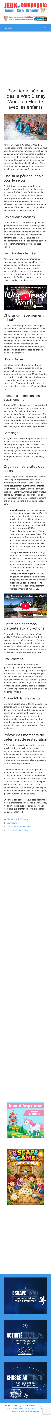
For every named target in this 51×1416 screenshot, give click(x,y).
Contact (40, 1408)
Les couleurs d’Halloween (19, 826)
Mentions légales (37, 1405)
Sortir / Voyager (21, 819)
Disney (10, 819)
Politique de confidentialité (18, 1408)
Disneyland (12, 823)
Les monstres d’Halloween (19, 830)
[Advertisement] (25, 61)
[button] (45, 28)
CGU (33, 1408)
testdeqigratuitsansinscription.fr (25, 1411)
